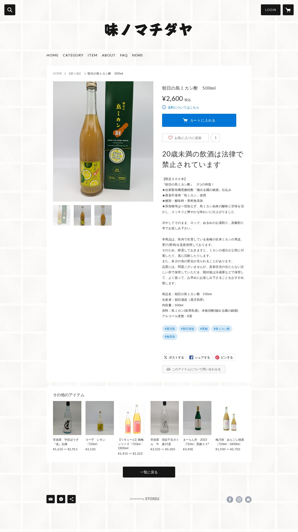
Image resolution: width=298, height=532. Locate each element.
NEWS (137, 55)
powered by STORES (145, 498)
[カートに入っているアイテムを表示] (288, 9)
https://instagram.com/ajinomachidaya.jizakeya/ (239, 499)
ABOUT (109, 55)
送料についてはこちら (183, 107)
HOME (52, 55)
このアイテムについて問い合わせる (196, 369)
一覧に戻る (149, 472)
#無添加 (170, 336)
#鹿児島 (170, 328)
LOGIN (270, 10)
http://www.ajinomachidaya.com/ (248, 499)
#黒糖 (204, 328)
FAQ (124, 55)
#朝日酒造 (187, 328)
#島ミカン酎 (222, 328)
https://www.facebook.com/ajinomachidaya (230, 499)
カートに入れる (203, 120)
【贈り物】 (74, 73)
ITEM (93, 55)
